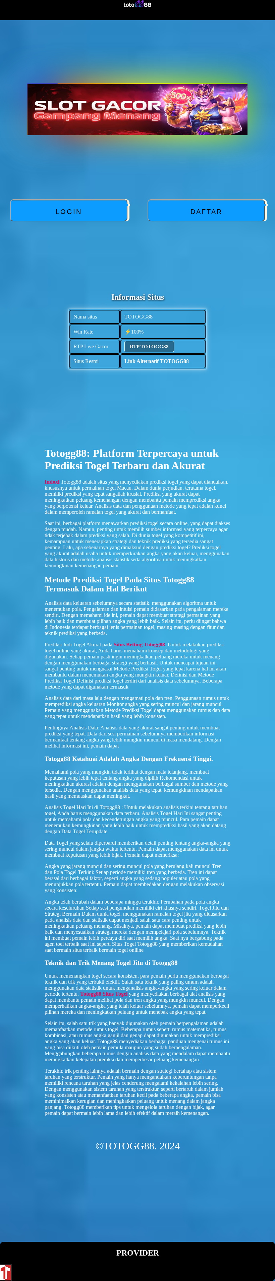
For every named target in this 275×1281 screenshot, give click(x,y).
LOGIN (69, 211)
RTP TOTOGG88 (149, 346)
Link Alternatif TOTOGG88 (156, 361)
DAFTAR (206, 211)
